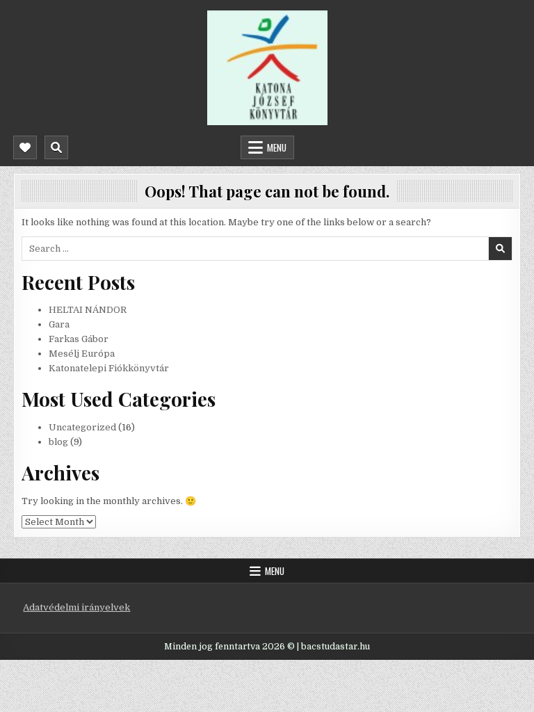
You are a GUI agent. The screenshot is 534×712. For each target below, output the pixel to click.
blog (58, 442)
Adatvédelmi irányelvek (76, 607)
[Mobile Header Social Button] (25, 147)
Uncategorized (82, 427)
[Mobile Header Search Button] (56, 147)
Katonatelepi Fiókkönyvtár (109, 368)
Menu (276, 147)
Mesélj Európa (82, 353)
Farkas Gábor (78, 339)
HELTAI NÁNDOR (88, 310)
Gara (59, 324)
